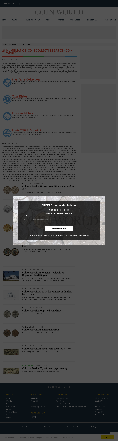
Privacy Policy (84, 235)
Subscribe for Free (59, 229)
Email (26, 215)
